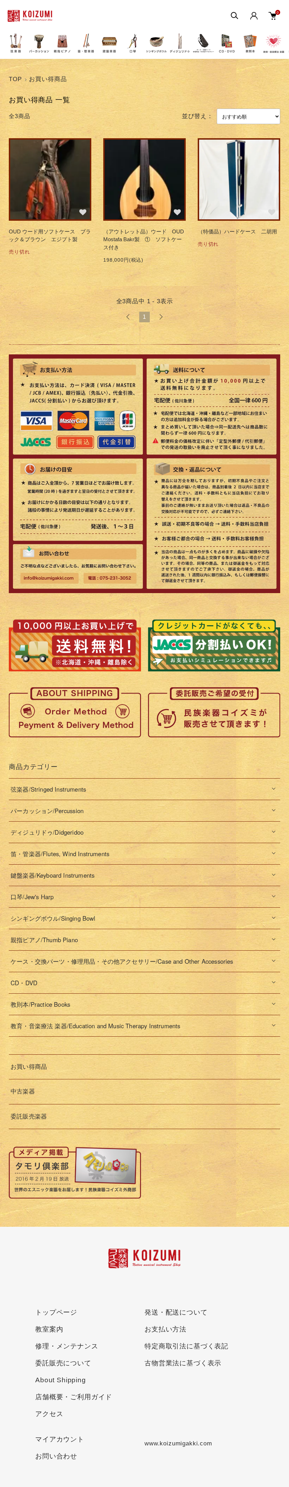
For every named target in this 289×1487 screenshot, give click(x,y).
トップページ (56, 1312)
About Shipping (60, 1380)
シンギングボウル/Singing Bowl (53, 918)
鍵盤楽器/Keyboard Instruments (52, 875)
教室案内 (49, 1329)
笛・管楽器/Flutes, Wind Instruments (60, 853)
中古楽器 (23, 1091)
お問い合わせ (56, 1456)
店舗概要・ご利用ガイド (73, 1397)
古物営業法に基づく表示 (182, 1363)
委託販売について (63, 1363)
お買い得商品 (48, 79)
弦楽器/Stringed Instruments (48, 789)
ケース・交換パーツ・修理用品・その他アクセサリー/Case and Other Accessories (122, 961)
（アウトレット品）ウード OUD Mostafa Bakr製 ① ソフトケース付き (143, 239)
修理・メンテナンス (66, 1346)
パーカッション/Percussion (47, 810)
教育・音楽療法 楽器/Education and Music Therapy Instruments (95, 1026)
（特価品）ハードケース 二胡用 (237, 231)
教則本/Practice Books (40, 1004)
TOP (15, 79)
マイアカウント (59, 1439)
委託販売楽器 (29, 1116)
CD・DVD (24, 983)
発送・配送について (176, 1312)
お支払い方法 (165, 1329)
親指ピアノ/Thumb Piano (44, 940)
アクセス (49, 1414)
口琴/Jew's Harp (32, 896)
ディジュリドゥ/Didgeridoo (47, 832)
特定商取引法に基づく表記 (186, 1346)
